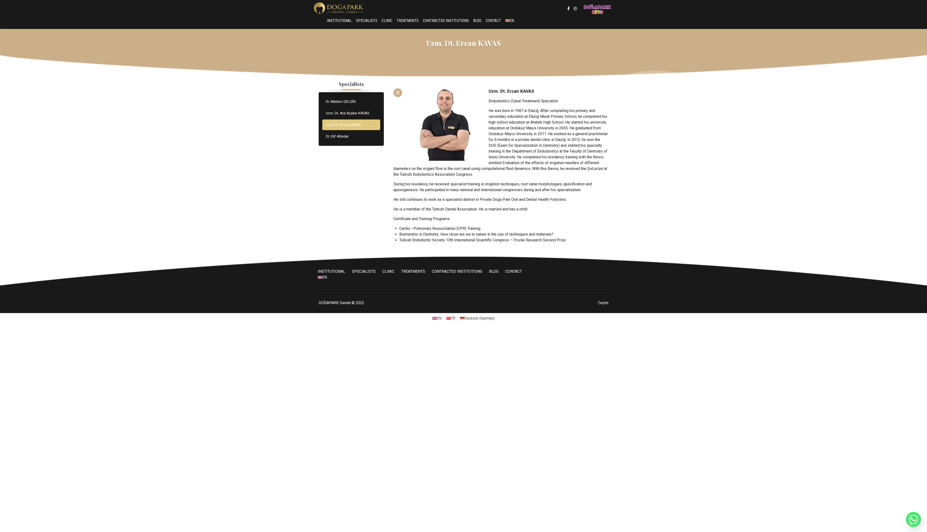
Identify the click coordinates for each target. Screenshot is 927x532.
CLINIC (387, 20)
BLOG (477, 20)
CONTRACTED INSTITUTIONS (446, 20)
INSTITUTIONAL (339, 20)
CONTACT (493, 20)
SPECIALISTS (366, 20)
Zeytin (603, 303)
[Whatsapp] (913, 519)
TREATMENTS (408, 20)
